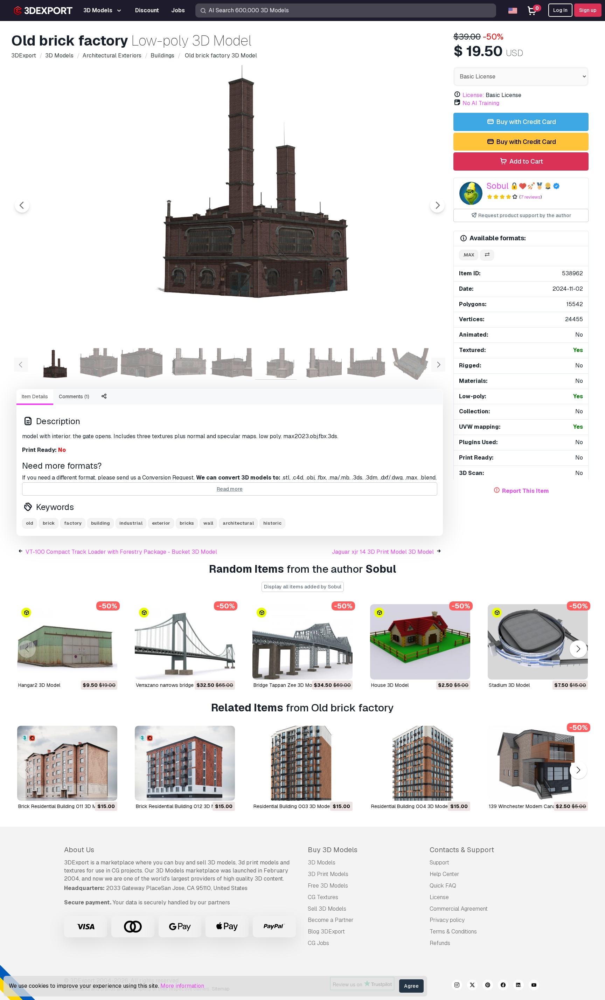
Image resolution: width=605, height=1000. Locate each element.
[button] (578, 648)
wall (208, 523)
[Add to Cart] (92, 670)
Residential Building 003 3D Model (292, 806)
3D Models (321, 862)
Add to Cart (525, 161)
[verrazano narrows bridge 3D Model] (185, 642)
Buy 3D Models (332, 849)
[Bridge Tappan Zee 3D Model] (302, 642)
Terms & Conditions (453, 931)
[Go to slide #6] (276, 364)
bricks (187, 523)
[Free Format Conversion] (487, 255)
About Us (79, 849)
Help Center (444, 874)
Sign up (588, 10)
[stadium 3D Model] (538, 642)
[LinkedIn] (519, 986)
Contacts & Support (462, 849)
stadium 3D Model (509, 685)
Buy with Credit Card (525, 122)
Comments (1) (74, 396)
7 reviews (531, 197)
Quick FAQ (443, 885)
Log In (560, 10)
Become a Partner (331, 920)
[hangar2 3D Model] (67, 642)
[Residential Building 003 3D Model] (302, 763)
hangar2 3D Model (39, 685)
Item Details (35, 396)
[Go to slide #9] (410, 364)
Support (439, 862)
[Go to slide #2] (97, 364)
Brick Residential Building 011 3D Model (62, 806)
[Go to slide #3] (141, 364)
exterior (161, 523)
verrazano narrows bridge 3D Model (176, 685)
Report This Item (525, 491)
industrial (130, 523)
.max (468, 255)
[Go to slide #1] (52, 364)
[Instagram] (457, 986)
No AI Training (481, 103)
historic (272, 523)
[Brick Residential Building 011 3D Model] (67, 763)
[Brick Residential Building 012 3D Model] (185, 763)
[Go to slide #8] (366, 364)
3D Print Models (328, 874)
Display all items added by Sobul (302, 587)
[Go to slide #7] (321, 364)
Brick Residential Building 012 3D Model (180, 806)
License (439, 897)
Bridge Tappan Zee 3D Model (286, 685)
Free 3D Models (328, 885)
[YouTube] (534, 986)
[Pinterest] (488, 986)
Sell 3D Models (327, 908)
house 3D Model (390, 685)
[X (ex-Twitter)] (472, 986)
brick (49, 523)
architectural (238, 523)
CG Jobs (318, 943)
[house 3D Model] (420, 642)
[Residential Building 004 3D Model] (420, 763)
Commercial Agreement (459, 908)
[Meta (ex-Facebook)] (503, 986)
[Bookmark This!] (107, 670)
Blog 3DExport (326, 931)
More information (182, 985)
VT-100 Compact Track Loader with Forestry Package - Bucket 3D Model (121, 552)
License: (473, 95)
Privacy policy (447, 920)
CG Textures (323, 897)
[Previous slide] (22, 205)
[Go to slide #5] (231, 364)
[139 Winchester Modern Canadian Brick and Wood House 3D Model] (538, 763)
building (100, 523)
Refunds (440, 943)
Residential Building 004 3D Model (410, 806)
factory (73, 523)
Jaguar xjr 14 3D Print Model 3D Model (383, 552)
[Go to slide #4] (186, 364)
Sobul (497, 185)
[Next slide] (437, 205)
